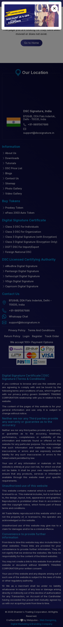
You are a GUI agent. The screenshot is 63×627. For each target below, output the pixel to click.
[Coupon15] (31, 15)
